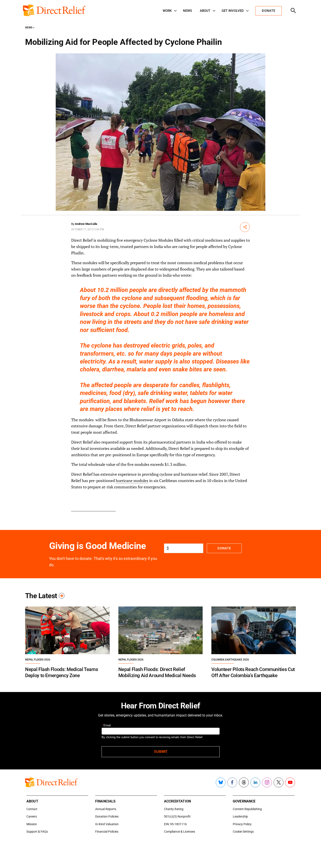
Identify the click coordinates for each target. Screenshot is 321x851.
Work (167, 11)
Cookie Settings (243, 831)
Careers (31, 816)
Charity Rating (173, 809)
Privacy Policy (242, 824)
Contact (31, 809)
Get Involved (233, 11)
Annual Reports (105, 809)
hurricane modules (132, 480)
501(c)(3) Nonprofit (177, 816)
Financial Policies (106, 831)
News (187, 11)
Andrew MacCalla (86, 223)
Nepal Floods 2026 (37, 659)
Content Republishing (247, 809)
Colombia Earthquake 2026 (230, 659)
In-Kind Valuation (107, 824)
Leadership (240, 816)
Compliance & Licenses (179, 831)
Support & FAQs (37, 831)
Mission (31, 824)
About (205, 11)
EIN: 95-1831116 (175, 824)
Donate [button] (268, 11)
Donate (224, 548)
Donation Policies (107, 816)
